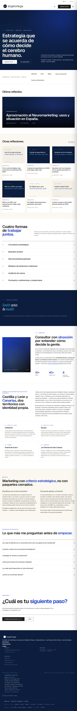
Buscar (71, 1)
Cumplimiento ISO (9, 660)
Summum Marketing (53, 363)
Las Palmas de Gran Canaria (18, 707)
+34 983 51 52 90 (9, 652)
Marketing (7, 658)
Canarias (30, 707)
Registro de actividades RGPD (12, 679)
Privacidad (10, 695)
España (42, 707)
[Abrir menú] (73, 6)
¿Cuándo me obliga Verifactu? (12, 680)
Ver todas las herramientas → (12, 692)
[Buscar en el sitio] (54, 6)
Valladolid (40, 704)
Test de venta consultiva (11, 688)
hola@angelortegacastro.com (13, 619)
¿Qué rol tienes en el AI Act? (12, 689)
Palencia (33, 704)
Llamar (30, 619)
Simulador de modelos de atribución (13, 684)
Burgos (27, 704)
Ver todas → (71, 142)
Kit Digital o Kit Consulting (12, 682)
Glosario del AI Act (10, 677)
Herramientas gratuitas (11, 664)
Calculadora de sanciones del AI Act (14, 686)
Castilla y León (49, 704)
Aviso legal (4, 695)
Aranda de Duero (19, 704)
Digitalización (9, 662)
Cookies (15, 695)
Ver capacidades (24, 62)
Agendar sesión (64, 6)
